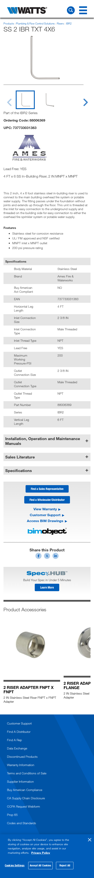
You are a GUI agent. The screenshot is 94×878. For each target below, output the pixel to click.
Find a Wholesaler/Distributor (47, 500)
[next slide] (81, 100)
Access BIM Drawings (45, 521)
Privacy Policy (40, 852)
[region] (47, 856)
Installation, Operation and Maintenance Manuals (42, 441)
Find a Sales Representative (47, 489)
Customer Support (45, 515)
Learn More (47, 587)
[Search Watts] (71, 10)
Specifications (18, 470)
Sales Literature (20, 457)
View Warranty (45, 509)
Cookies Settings (14, 865)
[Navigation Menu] (83, 10)
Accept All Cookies (40, 865)
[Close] (89, 840)
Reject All (64, 865)
